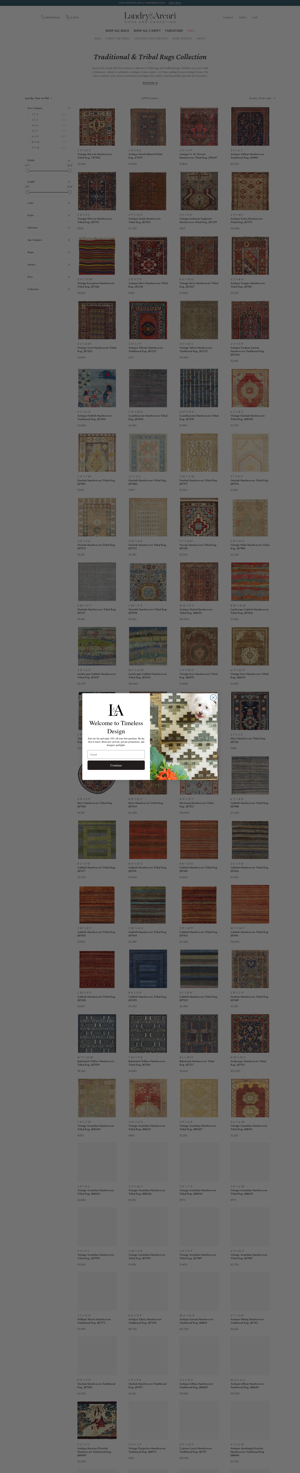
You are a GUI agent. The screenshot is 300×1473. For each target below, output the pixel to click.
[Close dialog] (213, 698)
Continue (116, 765)
